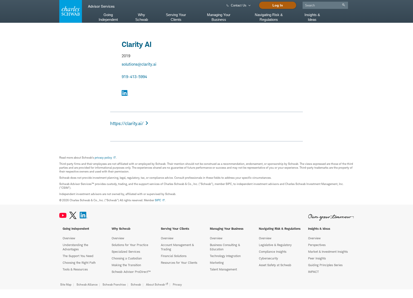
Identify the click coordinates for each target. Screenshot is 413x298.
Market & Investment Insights (328, 251)
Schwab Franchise (114, 284)
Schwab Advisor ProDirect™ (131, 272)
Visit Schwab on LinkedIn (83, 215)
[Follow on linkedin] (125, 94)
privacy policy (103, 157)
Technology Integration (225, 256)
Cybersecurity (268, 258)
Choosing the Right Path (79, 262)
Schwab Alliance (87, 284)
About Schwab (155, 284)
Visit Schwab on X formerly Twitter (72, 215)
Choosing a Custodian (127, 258)
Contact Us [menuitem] (238, 5)
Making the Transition (126, 265)
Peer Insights (317, 258)
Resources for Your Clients (179, 262)
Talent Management (223, 269)
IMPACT (313, 272)
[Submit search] (344, 5)
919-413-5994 (134, 76)
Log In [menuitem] (277, 5)
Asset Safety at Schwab (275, 265)
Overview (69, 238)
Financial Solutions (173, 256)
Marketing (217, 262)
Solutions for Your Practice (130, 245)
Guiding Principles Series (325, 265)
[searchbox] (325, 5)
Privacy (177, 284)
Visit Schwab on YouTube (62, 215)
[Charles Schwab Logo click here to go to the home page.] (69, 11)
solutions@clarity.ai (139, 64)
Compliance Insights (272, 251)
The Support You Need (78, 256)
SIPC (158, 200)
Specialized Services (126, 251)
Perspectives (317, 245)
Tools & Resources (75, 269)
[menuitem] (325, 4)
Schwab (136, 284)
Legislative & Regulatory (275, 245)
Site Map (65, 284)
